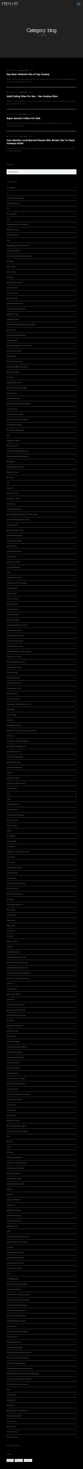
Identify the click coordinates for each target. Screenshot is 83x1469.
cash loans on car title (13, 562)
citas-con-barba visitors (14, 683)
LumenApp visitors (12, 1089)
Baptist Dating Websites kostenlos (17, 367)
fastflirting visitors (12, 810)
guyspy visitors (11, 915)
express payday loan (13, 804)
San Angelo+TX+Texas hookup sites (18, 1295)
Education (10, 773)
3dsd (8, 219)
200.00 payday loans (13, 203)
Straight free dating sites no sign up (18, 1358)
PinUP (8, 1231)
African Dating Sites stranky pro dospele (19, 256)
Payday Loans (11, 1205)
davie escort (10, 736)
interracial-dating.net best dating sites (18, 973)
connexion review (12, 694)
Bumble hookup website (14, 541)
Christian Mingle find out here (16, 662)
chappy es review (12, 588)
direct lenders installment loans (16, 746)
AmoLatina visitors (12, 298)
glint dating (10, 899)
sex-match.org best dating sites (16, 1316)
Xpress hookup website (14, 1416)
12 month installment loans (15, 198)
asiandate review (12, 340)
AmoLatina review (12, 293)
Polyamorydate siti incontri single (17, 1242)
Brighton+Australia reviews (15, 530)
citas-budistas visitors (13, 678)
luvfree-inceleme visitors (14, 1100)
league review (11, 1036)
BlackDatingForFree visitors (15, 467)
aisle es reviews (11, 272)
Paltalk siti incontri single (14, 1179)
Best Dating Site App (13, 398)
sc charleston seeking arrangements (18, 1300)
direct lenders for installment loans (17, 741)
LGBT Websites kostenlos (15, 1052)
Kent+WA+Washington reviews (16, 1015)
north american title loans (14, 1158)
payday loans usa (12, 1226)
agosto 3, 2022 (23, 70)
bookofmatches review (14, 509)
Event (8, 794)
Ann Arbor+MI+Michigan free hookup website (21, 325)
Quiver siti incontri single (14, 1268)
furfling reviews (11, 878)
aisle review (10, 277)
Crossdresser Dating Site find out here (19, 704)
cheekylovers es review (14, 630)
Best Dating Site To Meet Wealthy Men (19, 404)
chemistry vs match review (15, 641)
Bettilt (8, 435)
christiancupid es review (14, 667)
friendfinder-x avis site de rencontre (18, 852)
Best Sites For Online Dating (15, 430)
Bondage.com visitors (13, 499)
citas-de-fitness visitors (14, 688)
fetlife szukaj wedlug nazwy (15, 815)
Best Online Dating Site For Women (17, 419)
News (8, 1147)
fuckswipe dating (12, 873)
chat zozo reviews (12, 604)
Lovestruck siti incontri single (16, 1078)
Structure (28, 1460)
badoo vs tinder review (14, 351)
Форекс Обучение (12, 1437)
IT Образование (12, 989)
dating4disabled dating (14, 725)
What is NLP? (11, 1405)
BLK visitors (10, 477)
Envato (10, 1460)
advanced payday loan (13, 251)
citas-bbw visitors (12, 673)
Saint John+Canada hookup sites (17, 1284)
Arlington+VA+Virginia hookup (16, 335)
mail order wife (11, 1110)
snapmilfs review (12, 1337)
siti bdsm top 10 (12, 1326)
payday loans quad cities (14, 1216)
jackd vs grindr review (13, 994)
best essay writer (12, 409)
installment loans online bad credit (17, 968)
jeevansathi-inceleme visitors (16, 1005)
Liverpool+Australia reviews (15, 1057)
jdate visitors (11, 999)
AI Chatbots (10, 261)
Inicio (38, 35)
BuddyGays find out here (14, 535)
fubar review (11, 862)
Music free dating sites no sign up (17, 1131)
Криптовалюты (11, 1421)
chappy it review (12, 593)
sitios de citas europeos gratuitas (17, 1332)
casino (9, 572)
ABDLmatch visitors (13, 235)
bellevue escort (11, 393)
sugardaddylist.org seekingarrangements (19, 1368)
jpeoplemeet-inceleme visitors (16, 1010)
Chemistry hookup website (15, 636)
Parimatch (10, 1194)
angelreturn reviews (13, 319)
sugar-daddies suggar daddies (16, 1363)
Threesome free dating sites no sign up (19, 1379)
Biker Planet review (13, 446)
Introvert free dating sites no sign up (18, 978)
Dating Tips (10, 720)
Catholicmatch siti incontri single (17, 583)
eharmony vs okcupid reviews (16, 783)
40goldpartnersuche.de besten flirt (18, 224)
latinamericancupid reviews (15, 1026)
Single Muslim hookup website (16, 1321)
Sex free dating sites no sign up (16, 1310)
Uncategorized (11, 1395)
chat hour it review (12, 599)
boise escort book (12, 493)
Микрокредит (11, 1426)
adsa (8, 240)
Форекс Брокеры (12, 1432)
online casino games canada (15, 1168)
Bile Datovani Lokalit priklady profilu (17, 451)
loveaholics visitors (12, 1073)
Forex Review (11, 847)
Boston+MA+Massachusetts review (18, 520)
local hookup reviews (13, 1068)
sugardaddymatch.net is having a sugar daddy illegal (23, 1374)
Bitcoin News (11, 462)
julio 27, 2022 (23, 114)
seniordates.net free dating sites (17, 1305)
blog (32, 70)
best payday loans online (14, 425)
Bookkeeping (11, 504)
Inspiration (10, 947)
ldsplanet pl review (12, 1031)
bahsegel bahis (11, 356)
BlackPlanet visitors (13, 472)
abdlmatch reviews (12, 230)
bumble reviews (12, 546)
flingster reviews (12, 825)
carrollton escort (12, 557)
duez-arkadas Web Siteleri (15, 757)
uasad (8, 1390)
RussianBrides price (13, 1279)
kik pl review (10, 1020)
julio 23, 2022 (23, 136)
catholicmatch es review (14, 578)
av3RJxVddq (13, 70)
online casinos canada (13, 1173)
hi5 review (10, 936)
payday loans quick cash (14, 1221)
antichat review (11, 330)
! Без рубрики (11, 188)
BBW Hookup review (13, 372)
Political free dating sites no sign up (18, 1237)
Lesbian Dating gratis (13, 1042)
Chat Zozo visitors (12, 609)
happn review (11, 920)
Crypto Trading (11, 715)
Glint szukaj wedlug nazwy (15, 905)
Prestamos (10, 1247)
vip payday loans (12, 1400)
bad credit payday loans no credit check (19, 346)
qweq (8, 1274)
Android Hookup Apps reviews (16, 309)
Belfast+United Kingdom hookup (17, 388)
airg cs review (11, 267)
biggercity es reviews (13, 441)
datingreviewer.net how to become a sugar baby (22, 731)
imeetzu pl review (12, 941)
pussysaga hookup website (15, 1258)
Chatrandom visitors (13, 615)
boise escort (10, 488)
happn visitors (11, 926)
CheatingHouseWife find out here (17, 625)
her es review (11, 931)
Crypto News (11, 709)
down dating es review (14, 752)
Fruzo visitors (11, 857)
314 (8, 209)
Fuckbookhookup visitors (14, 868)
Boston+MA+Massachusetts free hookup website (22, 514)
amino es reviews (12, 288)
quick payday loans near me (15, 1263)
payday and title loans (13, 1200)
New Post (10, 1142)
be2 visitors (10, 377)
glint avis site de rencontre (15, 894)
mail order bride (11, 1105)
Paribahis (9, 1189)
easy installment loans (13, 762)
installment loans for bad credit (16, 957)
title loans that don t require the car (18, 1384)
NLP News (10, 1152)
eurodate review (12, 789)
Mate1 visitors (11, 1115)
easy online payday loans (14, 767)
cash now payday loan (13, 567)
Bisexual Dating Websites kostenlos (18, 456)
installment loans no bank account (17, 962)
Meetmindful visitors (13, 1121)
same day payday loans (14, 1289)
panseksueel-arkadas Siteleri (16, 1184)
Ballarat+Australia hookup (14, 362)
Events (9, 799)
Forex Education (12, 841)
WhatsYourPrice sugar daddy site (17, 1411)
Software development (14, 1342)
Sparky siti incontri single (14, 1347)
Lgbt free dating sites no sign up (17, 1047)
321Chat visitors (12, 214)
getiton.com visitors (13, 889)
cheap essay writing (13, 620)
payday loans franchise (14, 1210)
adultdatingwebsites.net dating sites (18, 246)
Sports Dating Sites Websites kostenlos (19, 1353)
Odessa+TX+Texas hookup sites (17, 1163)
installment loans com (13, 952)
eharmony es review (13, 778)
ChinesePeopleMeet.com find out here (19, 651)
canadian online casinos (14, 551)
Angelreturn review (13, 314)
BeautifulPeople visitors (14, 383)
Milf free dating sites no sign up (16, 1126)
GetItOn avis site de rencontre (16, 883)
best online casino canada (15, 414)
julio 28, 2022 (23, 92)
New (8, 1136)
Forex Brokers (11, 836)
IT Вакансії (10, 984)
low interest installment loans (16, 1084)
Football (9, 831)
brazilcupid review (12, 525)
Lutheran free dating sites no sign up (18, 1094)
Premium (18, 1460)
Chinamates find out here (14, 646)
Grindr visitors (11, 910)
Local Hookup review (13, 1063)
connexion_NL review (13, 699)
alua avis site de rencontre (15, 282)
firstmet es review (12, 820)
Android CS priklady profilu (15, 304)
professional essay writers (15, 1252)
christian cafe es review (14, 657)
